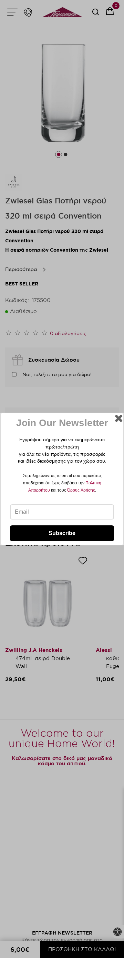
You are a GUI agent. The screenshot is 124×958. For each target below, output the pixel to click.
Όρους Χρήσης (81, 490)
